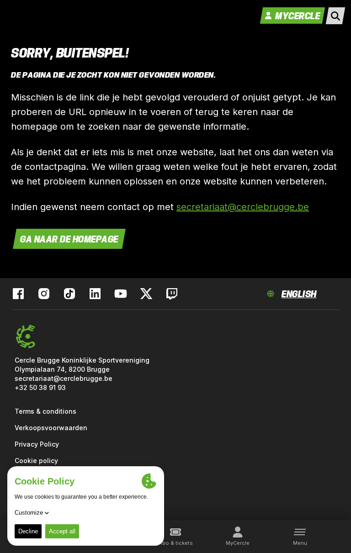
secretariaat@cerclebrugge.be (242, 206)
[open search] (335, 15)
